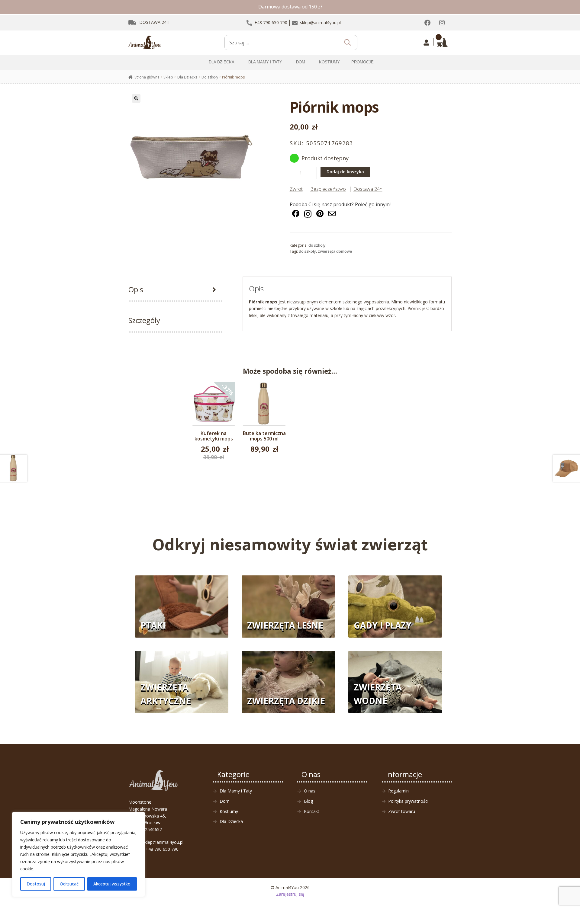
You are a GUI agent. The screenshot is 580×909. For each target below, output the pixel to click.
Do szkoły (209, 77)
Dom (225, 801)
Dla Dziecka (187, 77)
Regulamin (398, 791)
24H (154, 22)
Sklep (168, 77)
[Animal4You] (145, 43)
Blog (308, 801)
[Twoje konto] (426, 43)
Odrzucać (69, 884)
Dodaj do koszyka (345, 171)
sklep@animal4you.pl (163, 842)
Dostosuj (36, 884)
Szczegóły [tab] (144, 320)
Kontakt (311, 811)
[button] (136, 98)
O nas (309, 791)
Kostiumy (229, 811)
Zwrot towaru (401, 811)
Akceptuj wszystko (111, 884)
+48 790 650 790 (162, 849)
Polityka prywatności (408, 801)
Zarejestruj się (290, 894)
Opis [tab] (135, 289)
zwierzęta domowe (335, 251)
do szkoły (307, 251)
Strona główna (147, 77)
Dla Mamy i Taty (236, 791)
